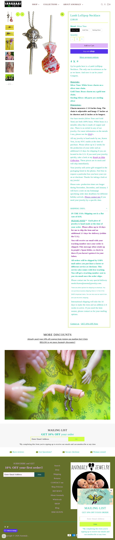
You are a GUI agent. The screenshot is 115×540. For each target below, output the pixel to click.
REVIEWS (57, 491)
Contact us (74, 324)
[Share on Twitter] (74, 62)
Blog (57, 508)
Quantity (74, 35)
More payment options (89, 57)
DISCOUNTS (57, 512)
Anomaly (24, 536)
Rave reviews (18, 452)
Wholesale (57, 499)
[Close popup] (111, 490)
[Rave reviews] (11, 452)
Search (57, 465)
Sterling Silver (96, 30)
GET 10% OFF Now (89, 324)
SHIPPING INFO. (78, 208)
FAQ (57, 470)
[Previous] (18, 14)
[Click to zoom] (62, 14)
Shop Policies (57, 487)
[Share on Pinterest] (77, 62)
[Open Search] (102, 4)
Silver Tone (75, 30)
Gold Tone (85, 30)
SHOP (35, 4)
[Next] (22, 14)
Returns (57, 478)
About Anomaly (72, 4)
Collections (50, 4)
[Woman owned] (91, 452)
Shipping (57, 474)
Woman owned (99, 452)
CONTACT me (57, 482)
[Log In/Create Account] (105, 4)
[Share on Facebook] (71, 62)
